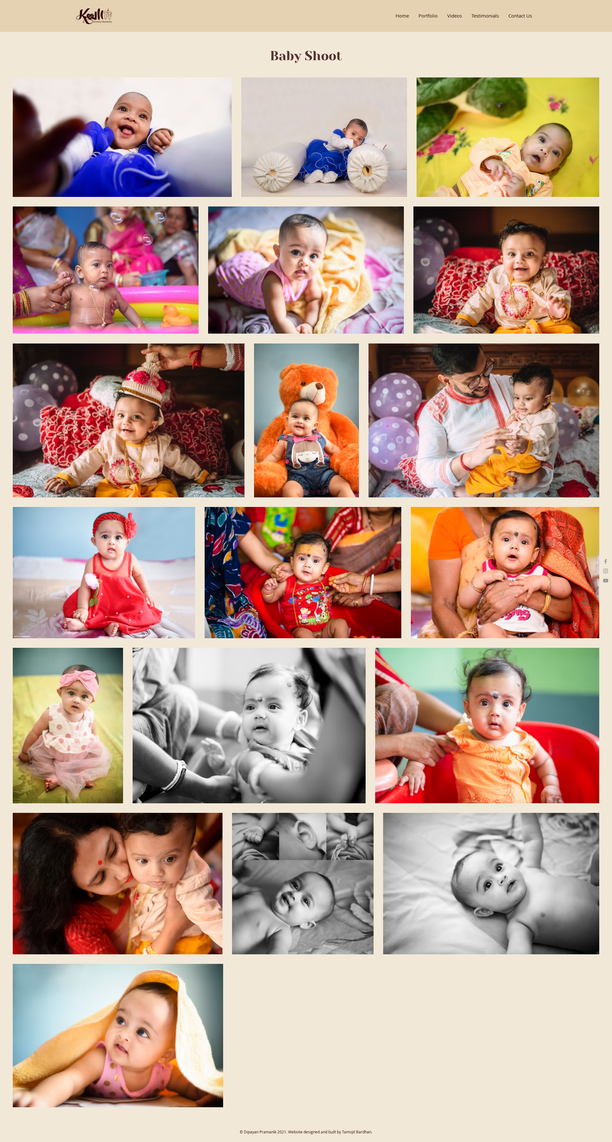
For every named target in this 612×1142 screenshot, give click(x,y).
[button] (428, 16)
